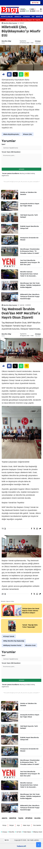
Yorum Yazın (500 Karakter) (11, 152)
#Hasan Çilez (27, 134)
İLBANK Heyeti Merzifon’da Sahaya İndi (29, 227)
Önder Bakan (26, 832)
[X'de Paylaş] (15, 74)
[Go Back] (38, 844)
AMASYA (17, 16)
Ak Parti (18, 832)
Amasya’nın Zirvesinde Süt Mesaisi (29, 239)
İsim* (4, 144)
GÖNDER (21, 169)
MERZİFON (12, 818)
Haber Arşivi (26, 825)
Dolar (23, 9)
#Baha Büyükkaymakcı (11, 134)
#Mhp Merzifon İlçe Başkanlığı (13, 641)
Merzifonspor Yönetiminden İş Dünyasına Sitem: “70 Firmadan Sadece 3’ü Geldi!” (30, 251)
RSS (7, 840)
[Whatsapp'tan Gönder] (21, 74)
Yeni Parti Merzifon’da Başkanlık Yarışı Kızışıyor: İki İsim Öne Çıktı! (30, 262)
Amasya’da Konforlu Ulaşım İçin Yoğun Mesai (29, 205)
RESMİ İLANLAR (7, 16)
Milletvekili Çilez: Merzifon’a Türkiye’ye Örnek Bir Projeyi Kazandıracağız (29, 296)
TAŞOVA (20, 818)
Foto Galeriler (37, 825)
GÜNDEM (26, 16)
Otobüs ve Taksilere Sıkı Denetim (28, 193)
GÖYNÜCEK (28, 818)
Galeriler (22, 305)
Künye (4, 825)
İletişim (11, 825)
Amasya (38, 41)
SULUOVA (37, 818)
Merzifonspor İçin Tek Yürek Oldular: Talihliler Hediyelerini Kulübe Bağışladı (30, 285)
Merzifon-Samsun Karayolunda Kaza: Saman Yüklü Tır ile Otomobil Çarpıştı (29, 274)
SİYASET (22, 23)
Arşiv (18, 825)
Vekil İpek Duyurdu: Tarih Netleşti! (29, 216)
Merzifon (37, 336)
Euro (32, 9)
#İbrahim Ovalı (30, 645)
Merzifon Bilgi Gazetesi (10, 23)
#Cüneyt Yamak (8, 636)
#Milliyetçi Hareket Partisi (12, 645)
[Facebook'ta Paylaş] (9, 74)
